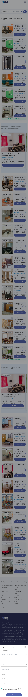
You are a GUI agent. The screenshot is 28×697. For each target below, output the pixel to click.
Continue (14, 695)
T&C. (18, 689)
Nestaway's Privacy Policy (9, 689)
